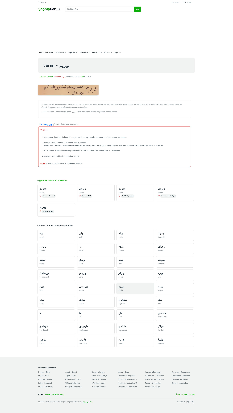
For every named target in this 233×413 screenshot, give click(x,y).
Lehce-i (175, 2)
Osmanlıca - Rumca (180, 379)
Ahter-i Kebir (123, 372)
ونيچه (121, 246)
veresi (81, 290)
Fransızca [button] (84, 52)
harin (121, 343)
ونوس (42, 246)
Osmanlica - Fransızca (154, 376)
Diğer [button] (116, 52)
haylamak (123, 330)
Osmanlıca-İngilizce (126, 376)
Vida (120, 264)
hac (120, 317)
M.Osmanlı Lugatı (72, 383)
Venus (42, 250)
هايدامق (162, 313)
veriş (81, 277)
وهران (161, 246)
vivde (41, 264)
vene (81, 250)
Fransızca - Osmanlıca (154, 379)
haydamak (162, 317)
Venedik (161, 237)
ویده (121, 259)
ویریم (122, 188)
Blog (62, 394)
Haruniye (83, 343)
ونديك (161, 233)
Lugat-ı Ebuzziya (45, 387)
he (40, 317)
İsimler (47, 394)
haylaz (161, 330)
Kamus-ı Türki (86, 196)
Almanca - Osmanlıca (181, 372)
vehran (161, 250)
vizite (81, 304)
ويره (160, 273)
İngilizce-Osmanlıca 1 (127, 379)
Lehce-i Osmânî (46, 52)
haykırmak (83, 330)
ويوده (42, 259)
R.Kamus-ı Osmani (73, 379)
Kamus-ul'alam (98, 372)
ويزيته (82, 299)
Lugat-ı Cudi (70, 376)
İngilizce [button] (71, 52)
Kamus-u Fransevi (49, 196)
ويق (160, 299)
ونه (80, 246)
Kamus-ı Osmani (45, 379)
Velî (80, 237)
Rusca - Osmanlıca (153, 383)
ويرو (160, 286)
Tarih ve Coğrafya (99, 376)
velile (121, 237)
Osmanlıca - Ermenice (127, 387)
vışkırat (122, 304)
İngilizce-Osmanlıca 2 (127, 383)
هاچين (42, 339)
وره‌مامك (44, 273)
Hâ (80, 317)
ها (80, 313)
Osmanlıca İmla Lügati (168, 196)
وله (41, 233)
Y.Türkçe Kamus (98, 387)
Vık (159, 304)
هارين (122, 339)
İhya (178, 394)
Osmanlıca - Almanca (181, 376)
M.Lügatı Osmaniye (73, 387)
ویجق (82, 259)
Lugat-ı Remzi (71, 372)
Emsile (184, 394)
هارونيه (82, 339)
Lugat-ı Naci (43, 376)
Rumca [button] (107, 52)
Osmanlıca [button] (59, 52)
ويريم (42, 188)
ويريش (82, 273)
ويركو (122, 273)
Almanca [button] (96, 52)
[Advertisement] (116, 32)
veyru (160, 290)
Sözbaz (191, 394)
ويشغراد (123, 299)
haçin (41, 343)
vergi (121, 277)
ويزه (41, 299)
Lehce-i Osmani (46, 76)
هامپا (160, 339)
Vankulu (55, 394)
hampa (161, 343)
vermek (161, 264)
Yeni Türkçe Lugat (127, 196)
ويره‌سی (83, 286)
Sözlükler (187, 2)
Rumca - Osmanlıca (180, 383)
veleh (41, 237)
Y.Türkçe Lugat (98, 383)
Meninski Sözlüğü (152, 387)
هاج (120, 313)
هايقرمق (83, 326)
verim (41, 193)
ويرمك (161, 259)
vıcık (81, 264)
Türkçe (41, 2)
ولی (81, 233)
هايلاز (161, 326)
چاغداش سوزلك (87, 402)
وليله (121, 233)
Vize (41, 304)
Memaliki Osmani (99, 379)
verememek (44, 277)
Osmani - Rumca (48, 211)
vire (159, 277)
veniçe (121, 250)
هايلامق (122, 326)
